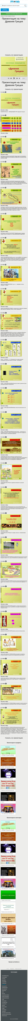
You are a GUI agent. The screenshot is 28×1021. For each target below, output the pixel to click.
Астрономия (4, 977)
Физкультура (4, 1015)
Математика (4, 989)
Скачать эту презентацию (14, 55)
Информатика (4, 987)
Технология (4, 1003)
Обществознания (5, 996)
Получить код (20, 57)
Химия (3, 1008)
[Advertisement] (14, 37)
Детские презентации (6, 1012)
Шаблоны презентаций (6, 1014)
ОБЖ (3, 999)
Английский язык (5, 975)
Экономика (4, 1009)
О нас (8, 968)
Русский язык (4, 1002)
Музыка (3, 993)
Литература (4, 986)
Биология (4, 980)
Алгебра (3, 978)
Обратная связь (18, 968)
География (4, 981)
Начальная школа (5, 994)
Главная (2, 16)
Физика (3, 1005)
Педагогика (4, 1000)
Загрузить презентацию (4, 10)
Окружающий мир (5, 997)
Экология (4, 1011)
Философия (4, 1006)
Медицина (4, 990)
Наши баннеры (21, 59)
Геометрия (4, 983)
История (6, 16)
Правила (12, 968)
